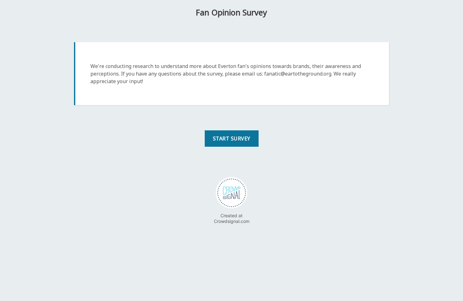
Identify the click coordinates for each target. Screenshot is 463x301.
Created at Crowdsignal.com (231, 218)
